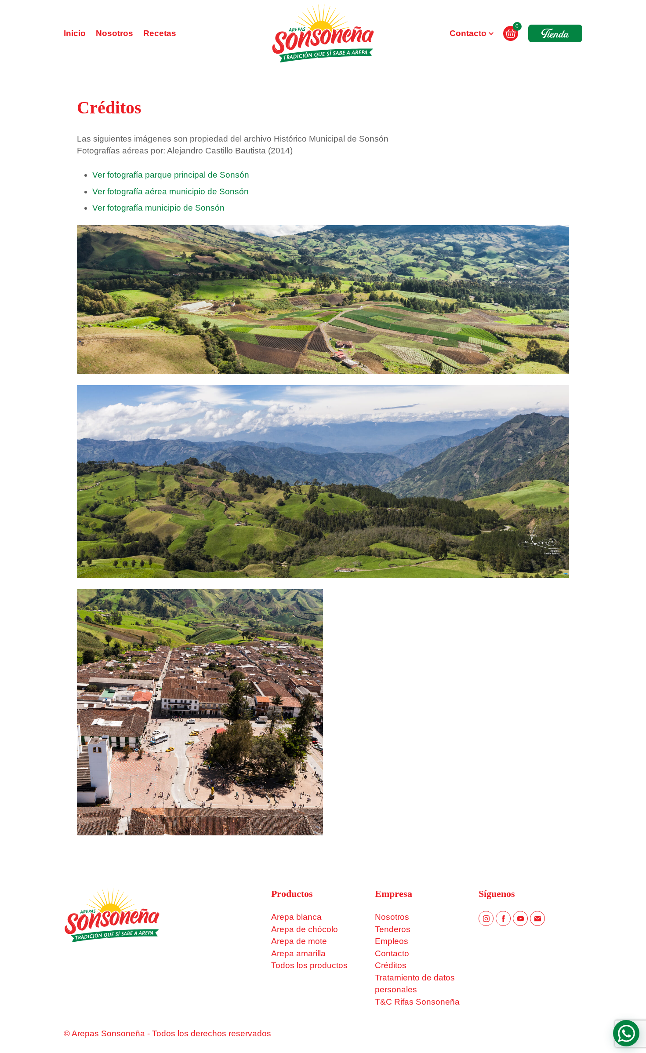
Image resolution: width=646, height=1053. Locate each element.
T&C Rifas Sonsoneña (417, 1001)
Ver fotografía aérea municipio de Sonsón (170, 191)
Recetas (159, 33)
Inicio (75, 33)
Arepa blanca (296, 917)
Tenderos (392, 929)
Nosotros (114, 33)
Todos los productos (309, 965)
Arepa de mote (299, 941)
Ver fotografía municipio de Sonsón (158, 207)
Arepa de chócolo (304, 929)
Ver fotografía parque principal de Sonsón (170, 174)
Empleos (391, 941)
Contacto (468, 33)
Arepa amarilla (298, 953)
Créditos (390, 965)
